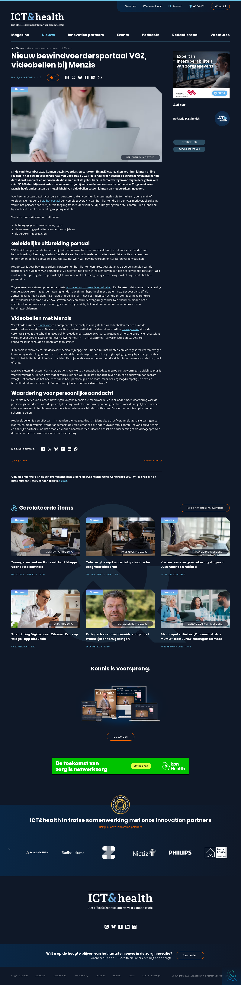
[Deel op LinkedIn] (93, 77)
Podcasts (150, 34)
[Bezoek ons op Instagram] (134, 927)
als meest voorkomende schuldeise (88, 287)
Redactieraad (185, 34)
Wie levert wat (152, 6)
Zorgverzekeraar (189, 149)
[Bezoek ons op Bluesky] (113, 927)
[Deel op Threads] (67, 77)
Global (132, 975)
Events (123, 34)
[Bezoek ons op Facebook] (120, 927)
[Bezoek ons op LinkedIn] (127, 927)
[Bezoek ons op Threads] (106, 927)
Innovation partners (86, 34)
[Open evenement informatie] (231, 975)
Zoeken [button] (177, 6)
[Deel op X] (73, 77)
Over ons (131, 6)
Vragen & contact (19, 975)
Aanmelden (190, 955)
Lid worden (121, 736)
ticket (63, 481)
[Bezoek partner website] (20, 852)
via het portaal (51, 200)
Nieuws (48, 34)
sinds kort (44, 325)
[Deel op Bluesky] (80, 77)
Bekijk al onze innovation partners (120, 827)
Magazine (20, 34)
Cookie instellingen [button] (152, 975)
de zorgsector (130, 329)
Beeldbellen (189, 142)
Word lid (220, 6)
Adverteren (40, 975)
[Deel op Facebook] (86, 77)
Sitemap (117, 975)
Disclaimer (101, 975)
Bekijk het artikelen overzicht (205, 508)
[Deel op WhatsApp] (100, 77)
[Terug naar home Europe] (37, 19)
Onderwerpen (60, 975)
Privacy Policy (81, 975)
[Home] (12, 48)
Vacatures (220, 34)
